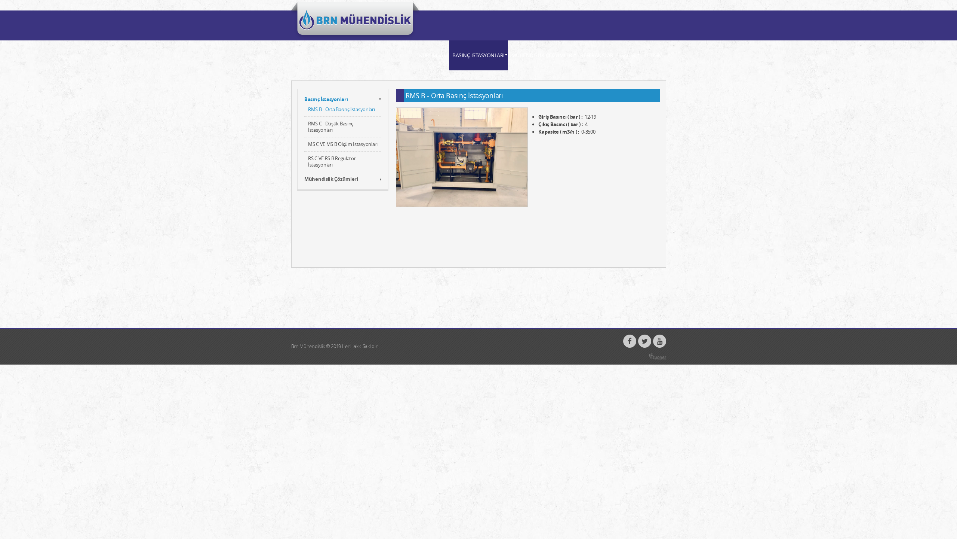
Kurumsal (432, 55)
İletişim (653, 55)
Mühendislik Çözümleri (542, 55)
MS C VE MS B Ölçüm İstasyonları (343, 144)
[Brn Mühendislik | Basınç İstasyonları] (355, 21)
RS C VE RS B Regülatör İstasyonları (332, 161)
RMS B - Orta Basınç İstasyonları (341, 109)
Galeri (628, 55)
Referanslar (596, 55)
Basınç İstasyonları (478, 55)
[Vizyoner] (657, 357)
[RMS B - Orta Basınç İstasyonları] (462, 157)
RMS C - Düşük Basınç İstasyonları (330, 126)
